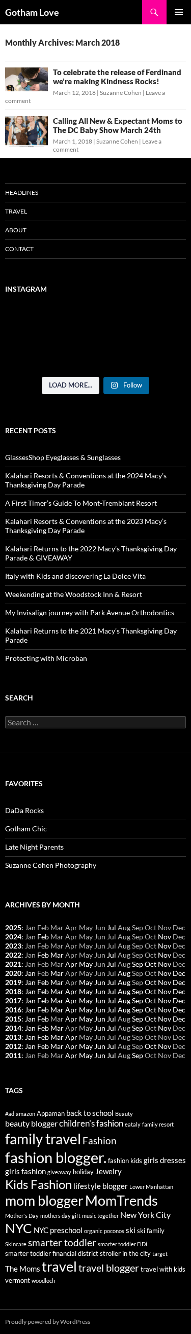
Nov (164, 936)
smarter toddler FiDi (122, 1244)
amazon (25, 1113)
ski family (151, 1230)
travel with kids (163, 1269)
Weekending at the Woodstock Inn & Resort (73, 594)
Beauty (124, 1113)
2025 (13, 927)
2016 (13, 1009)
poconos (114, 1230)
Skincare (15, 1244)
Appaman (51, 1113)
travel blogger (108, 1268)
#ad (9, 1113)
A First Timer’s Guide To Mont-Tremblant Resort (81, 503)
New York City (145, 1214)
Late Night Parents (34, 846)
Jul (111, 927)
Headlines (21, 192)
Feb (43, 936)
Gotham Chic (26, 828)
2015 (13, 1018)
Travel (16, 211)
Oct (150, 964)
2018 (13, 991)
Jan (30, 973)
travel (59, 1266)
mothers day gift (60, 1215)
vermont (17, 1280)
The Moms (22, 1269)
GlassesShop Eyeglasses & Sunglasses (63, 457)
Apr (71, 964)
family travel (43, 1138)
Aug (124, 973)
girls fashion (25, 1171)
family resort (158, 1124)
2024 (13, 936)
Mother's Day (22, 1215)
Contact (19, 249)
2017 (13, 1000)
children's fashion (91, 1123)
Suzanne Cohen (121, 92)
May (86, 964)
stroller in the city (125, 1253)
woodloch (43, 1280)
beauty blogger (31, 1123)
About (15, 230)
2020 (13, 973)
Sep (137, 964)
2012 (13, 1046)
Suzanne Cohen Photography (50, 865)
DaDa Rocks (24, 810)
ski (130, 1230)
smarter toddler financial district (51, 1253)
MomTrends (121, 1200)
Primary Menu (179, 12)
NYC (18, 1228)
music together (100, 1215)
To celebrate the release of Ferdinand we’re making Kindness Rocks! (117, 76)
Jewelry (108, 1171)
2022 (13, 955)
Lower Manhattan (151, 1186)
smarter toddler (62, 1242)
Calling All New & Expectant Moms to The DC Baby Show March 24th (117, 125)
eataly (133, 1124)
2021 (13, 964)
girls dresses (165, 1160)
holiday (83, 1172)
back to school (90, 1113)
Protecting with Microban (46, 658)
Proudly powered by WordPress (47, 1321)
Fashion (100, 1140)
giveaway (59, 1172)
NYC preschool (58, 1230)
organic (93, 1230)
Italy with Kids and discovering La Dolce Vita (75, 576)
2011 (13, 1055)
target (160, 1253)
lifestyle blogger (100, 1186)
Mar (57, 955)
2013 (13, 1037)
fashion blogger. (55, 1157)
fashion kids (125, 1160)
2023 (13, 945)
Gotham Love (32, 12)
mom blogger (44, 1200)
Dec (179, 973)
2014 (13, 1028)
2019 (13, 982)
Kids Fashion (38, 1184)
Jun (99, 982)
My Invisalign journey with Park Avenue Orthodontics (89, 612)
